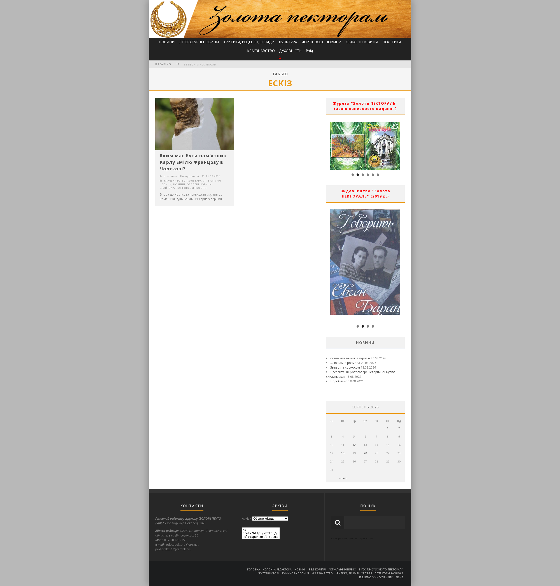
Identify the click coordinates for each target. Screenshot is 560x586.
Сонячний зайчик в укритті (350, 358)
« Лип (342, 478)
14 (376, 445)
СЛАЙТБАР (167, 187)
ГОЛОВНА (253, 569)
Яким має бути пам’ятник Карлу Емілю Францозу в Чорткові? (193, 162)
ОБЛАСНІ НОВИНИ (362, 42)
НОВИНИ (167, 42)
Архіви (246, 518)
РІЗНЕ (399, 577)
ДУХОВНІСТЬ (290, 50)
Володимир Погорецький (181, 176)
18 (342, 453)
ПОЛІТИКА (392, 42)
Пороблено (338, 381)
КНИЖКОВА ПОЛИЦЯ (295, 573)
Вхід (309, 50)
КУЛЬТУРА (288, 42)
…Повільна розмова (345, 363)
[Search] (280, 58)
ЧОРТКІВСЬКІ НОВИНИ (321, 42)
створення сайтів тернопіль (352, 538)
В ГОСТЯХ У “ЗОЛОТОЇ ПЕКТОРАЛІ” (381, 569)
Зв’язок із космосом (200, 64)
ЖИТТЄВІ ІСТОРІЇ (268, 573)
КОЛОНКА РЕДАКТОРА (277, 569)
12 (354, 445)
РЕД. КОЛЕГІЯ (317, 569)
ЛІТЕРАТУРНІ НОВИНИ (199, 42)
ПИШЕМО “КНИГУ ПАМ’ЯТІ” (376, 577)
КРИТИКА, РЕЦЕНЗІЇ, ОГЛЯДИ (249, 42)
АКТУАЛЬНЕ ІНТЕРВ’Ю (342, 569)
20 (365, 453)
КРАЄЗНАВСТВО (261, 50)
